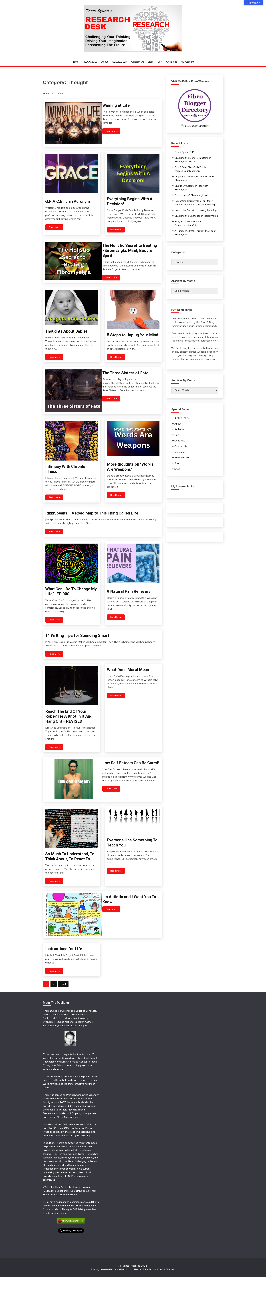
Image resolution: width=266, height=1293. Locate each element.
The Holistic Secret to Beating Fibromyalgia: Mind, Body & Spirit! (129, 250)
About (104, 61)
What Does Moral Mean (128, 669)
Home (75, 61)
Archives (179, 429)
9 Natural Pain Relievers (129, 591)
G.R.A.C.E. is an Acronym (67, 201)
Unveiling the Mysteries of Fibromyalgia (196, 215)
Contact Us (137, 61)
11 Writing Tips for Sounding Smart (77, 635)
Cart (159, 61)
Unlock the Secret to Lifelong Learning (195, 210)
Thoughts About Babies (66, 331)
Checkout (171, 61)
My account (187, 61)
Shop (150, 61)
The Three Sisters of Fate (125, 373)
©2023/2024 (119, 61)
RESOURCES (90, 61)
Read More (111, 131)
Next (63, 983)
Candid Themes (166, 1269)
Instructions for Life (63, 948)
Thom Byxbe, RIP (184, 152)
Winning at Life (116, 105)
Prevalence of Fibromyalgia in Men (193, 195)
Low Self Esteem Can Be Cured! (130, 763)
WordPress (121, 1269)
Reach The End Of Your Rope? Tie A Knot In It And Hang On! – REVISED (68, 716)
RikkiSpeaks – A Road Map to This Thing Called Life (91, 513)
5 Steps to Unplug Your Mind (132, 335)
